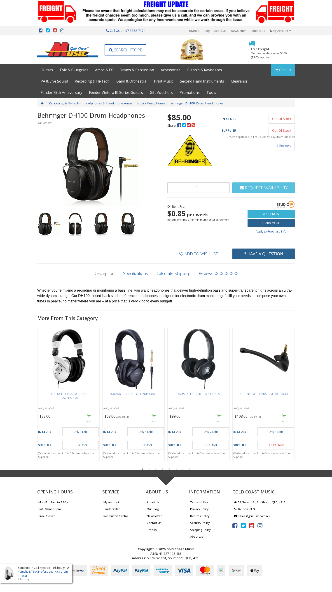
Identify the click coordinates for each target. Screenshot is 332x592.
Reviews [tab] (206, 273)
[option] (101, 166)
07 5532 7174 (246, 509)
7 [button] (183, 469)
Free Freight (269, 53)
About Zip (196, 536)
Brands (194, 31)
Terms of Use (199, 502)
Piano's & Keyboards (204, 69)
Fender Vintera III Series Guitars (116, 92)
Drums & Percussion (136, 69)
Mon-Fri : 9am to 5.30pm (54, 502)
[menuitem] (179, 125)
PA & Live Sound (54, 81)
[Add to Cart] (88, 419)
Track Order (111, 509)
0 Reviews (283, 145)
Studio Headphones (151, 103)
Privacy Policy (199, 509)
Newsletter (238, 31)
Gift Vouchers (161, 92)
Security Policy (200, 523)
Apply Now (271, 214)
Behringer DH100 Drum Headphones (197, 103)
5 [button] (169, 469)
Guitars (47, 69)
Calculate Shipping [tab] (173, 273)
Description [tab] (104, 273)
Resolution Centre (115, 516)
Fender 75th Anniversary (61, 92)
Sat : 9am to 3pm (49, 509)
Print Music (163, 81)
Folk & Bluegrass (74, 69)
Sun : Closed (46, 516)
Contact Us (257, 31)
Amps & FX (104, 69)
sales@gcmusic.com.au (253, 516)
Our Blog (153, 509)
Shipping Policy (200, 530)
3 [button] (156, 469)
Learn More (271, 223)
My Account (111, 502)
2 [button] (149, 469)
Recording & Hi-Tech (92, 81)
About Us (220, 31)
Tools (211, 92)
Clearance (239, 81)
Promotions (190, 92)
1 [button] (142, 469)
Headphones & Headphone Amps (107, 103)
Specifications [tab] (135, 273)
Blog (207, 31)
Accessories (170, 69)
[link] (234, 525)
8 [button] (189, 469)
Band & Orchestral (131, 81)
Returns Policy (200, 516)
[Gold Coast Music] (68, 50)
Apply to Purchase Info (271, 231)
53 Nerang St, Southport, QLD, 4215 (261, 502)
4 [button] (162, 469)
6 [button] (176, 469)
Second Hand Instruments (202, 81)
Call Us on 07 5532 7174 (127, 30)
